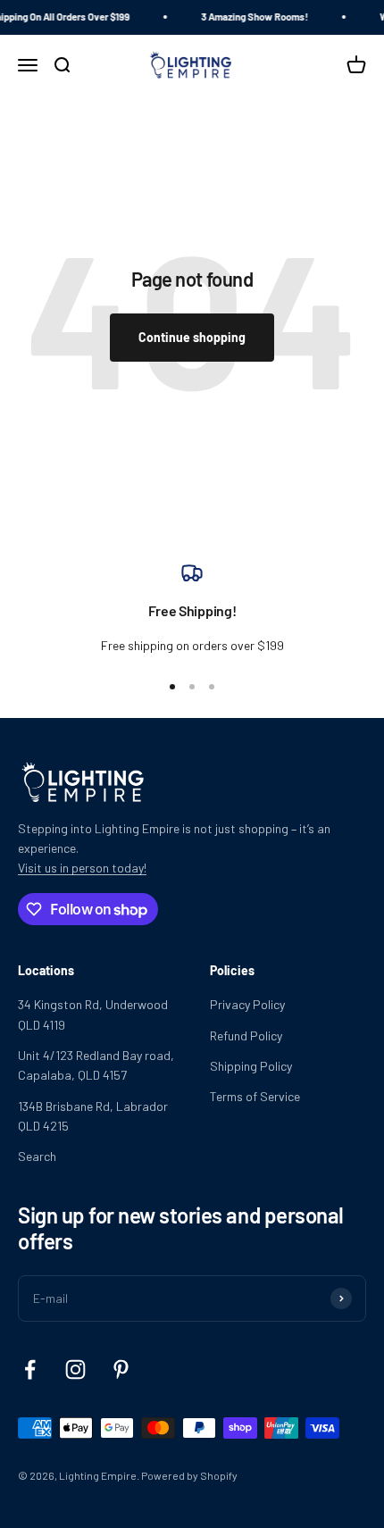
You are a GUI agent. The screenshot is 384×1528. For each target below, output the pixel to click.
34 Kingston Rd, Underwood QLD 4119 (93, 1014)
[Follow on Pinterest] (121, 1369)
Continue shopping (192, 337)
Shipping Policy (251, 1065)
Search (37, 1156)
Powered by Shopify (189, 1475)
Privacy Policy (247, 1004)
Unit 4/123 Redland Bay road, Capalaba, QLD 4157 (96, 1065)
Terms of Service (255, 1096)
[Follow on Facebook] (30, 1369)
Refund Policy (246, 1035)
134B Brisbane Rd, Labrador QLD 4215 (93, 1115)
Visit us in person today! (82, 867)
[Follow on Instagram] (75, 1369)
